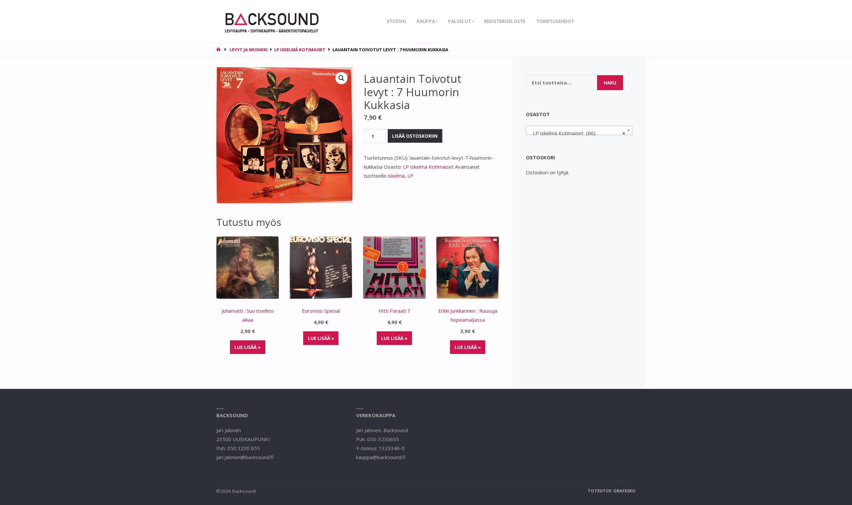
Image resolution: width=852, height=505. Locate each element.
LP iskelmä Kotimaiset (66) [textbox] (577, 133)
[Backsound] (270, 21)
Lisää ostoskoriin (415, 136)
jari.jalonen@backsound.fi (245, 457)
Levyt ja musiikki (249, 50)
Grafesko (624, 491)
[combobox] (579, 130)
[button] (341, 78)
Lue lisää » (247, 347)
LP (410, 175)
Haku (610, 83)
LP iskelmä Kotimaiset (299, 50)
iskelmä (396, 175)
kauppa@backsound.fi (380, 457)
